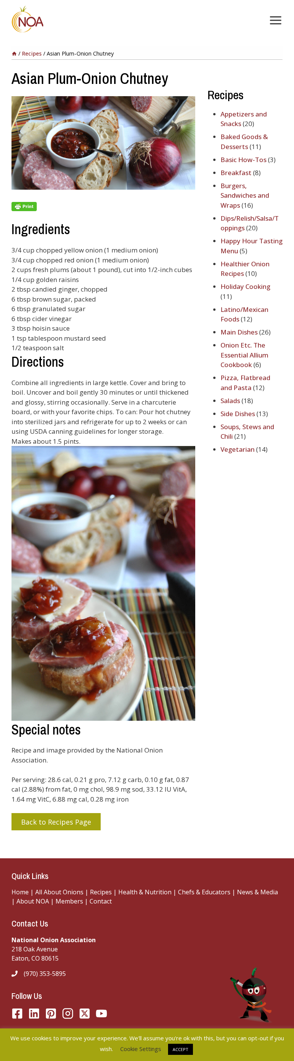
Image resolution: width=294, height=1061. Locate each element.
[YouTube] (84, 1013)
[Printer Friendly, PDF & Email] (103, 206)
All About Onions (59, 892)
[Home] (14, 53)
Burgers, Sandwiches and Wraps (244, 195)
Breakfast (236, 172)
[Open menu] (274, 20)
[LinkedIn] (34, 1013)
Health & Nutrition (145, 892)
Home (20, 892)
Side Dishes (237, 413)
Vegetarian (237, 449)
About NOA (32, 901)
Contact (101, 901)
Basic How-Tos (243, 159)
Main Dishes (239, 332)
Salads (230, 400)
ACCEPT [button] (180, 1049)
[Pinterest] (51, 1013)
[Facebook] (17, 1013)
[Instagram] (68, 1013)
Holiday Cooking (245, 286)
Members (69, 901)
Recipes (101, 892)
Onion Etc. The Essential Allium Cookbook (244, 355)
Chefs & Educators (205, 892)
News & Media (257, 892)
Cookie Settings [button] (140, 1049)
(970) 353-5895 (45, 973)
